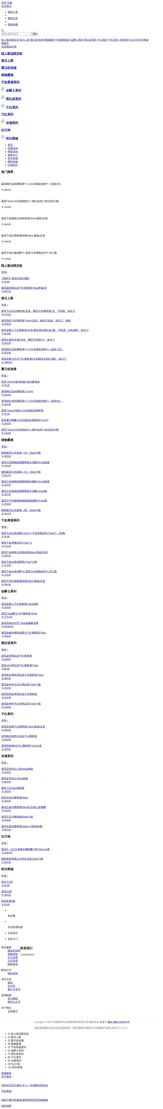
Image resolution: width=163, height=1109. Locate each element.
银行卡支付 (14, 989)
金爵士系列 (77, 40)
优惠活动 (13, 148)
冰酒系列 (124, 40)
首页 (10, 145)
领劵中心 (13, 155)
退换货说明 (14, 950)
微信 (10, 982)
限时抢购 (13, 161)
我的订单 (13, 12)
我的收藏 (13, 24)
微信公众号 (14, 1002)
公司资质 (13, 960)
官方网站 (13, 998)
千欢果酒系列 (62, 40)
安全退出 (6, 6)
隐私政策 (13, 964)
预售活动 (13, 151)
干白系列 (102, 40)
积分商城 (143, 40)
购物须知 (13, 954)
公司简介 (13, 1011)
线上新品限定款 (10, 40)
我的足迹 (13, 18)
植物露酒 (49, 40)
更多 (4, 272)
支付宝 (11, 986)
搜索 (35, 34)
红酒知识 (13, 165)
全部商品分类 (9, 46)
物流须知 (13, 973)
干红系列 (113, 40)
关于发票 (13, 957)
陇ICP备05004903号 (119, 1022)
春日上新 (25, 40)
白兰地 (134, 40)
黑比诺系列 (90, 40)
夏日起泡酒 (37, 40)
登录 (3, 2)
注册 (9, 2)
